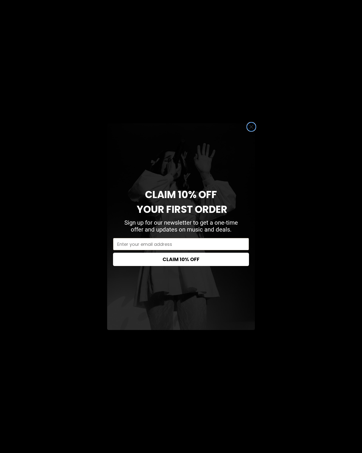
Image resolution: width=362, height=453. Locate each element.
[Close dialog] (251, 127)
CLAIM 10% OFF (181, 259)
